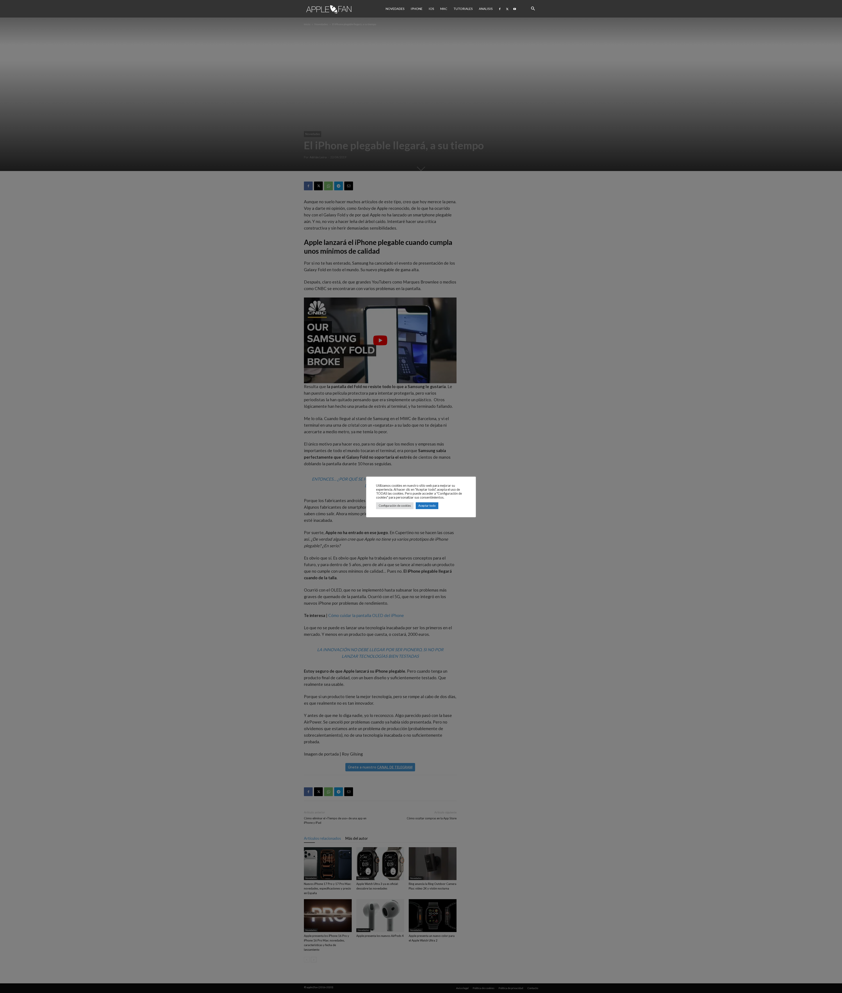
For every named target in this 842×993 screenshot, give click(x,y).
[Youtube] (514, 9)
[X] (507, 9)
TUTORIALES (463, 9)
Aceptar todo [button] (427, 505)
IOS (431, 9)
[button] (533, 9)
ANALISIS (486, 9)
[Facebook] (499, 9)
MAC (443, 9)
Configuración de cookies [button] (395, 505)
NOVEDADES (395, 9)
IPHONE (417, 9)
